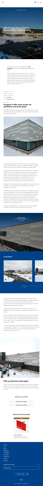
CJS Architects (9, 97)
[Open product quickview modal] (27, 431)
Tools (5, 446)
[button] (41, 2)
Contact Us (6, 460)
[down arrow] (5, 55)
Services (5, 448)
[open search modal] (38, 2)
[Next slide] (24, 288)
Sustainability (6, 452)
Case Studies (6, 454)
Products (5, 444)
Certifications (6, 456)
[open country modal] (35, 2)
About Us (5, 458)
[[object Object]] (21, 425)
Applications (6, 450)
